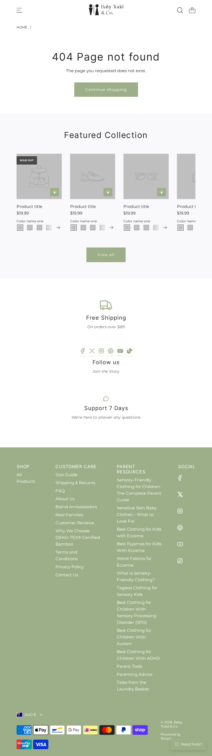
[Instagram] (101, 352)
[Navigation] (19, 10)
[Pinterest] (110, 352)
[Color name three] (39, 227)
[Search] (180, 10)
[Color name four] (49, 227)
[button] (29, 192)
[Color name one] (20, 227)
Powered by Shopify (171, 736)
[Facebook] (82, 352)
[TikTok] (129, 352)
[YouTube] (120, 352)
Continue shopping (106, 89)
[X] (92, 352)
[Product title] (39, 176)
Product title (29, 206)
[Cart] (192, 10)
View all (106, 254)
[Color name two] (30, 227)
